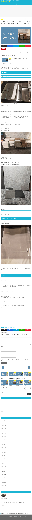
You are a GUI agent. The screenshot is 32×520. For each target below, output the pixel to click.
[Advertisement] (16, 11)
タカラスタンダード (7, 327)
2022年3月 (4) (4, 482)
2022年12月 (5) (4, 460)
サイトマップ (19, 516)
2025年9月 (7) (4, 420)
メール (2, 350)
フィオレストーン (13, 327)
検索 (2, 392)
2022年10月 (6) (4, 466)
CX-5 (12, 3)
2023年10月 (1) (4, 436)
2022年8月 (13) (4, 471)
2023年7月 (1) (4, 444)
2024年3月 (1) (4, 428)
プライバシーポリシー (9, 516)
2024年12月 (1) (4, 425)
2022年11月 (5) (4, 463)
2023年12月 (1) (4, 433)
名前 (2, 346)
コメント (3, 336)
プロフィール (24, 516)
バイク (10, 3)
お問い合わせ (15, 516)
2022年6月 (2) (4, 477)
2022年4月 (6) (4, 479)
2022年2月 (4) (4, 485)
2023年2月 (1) (4, 455)
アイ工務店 (7, 3)
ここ (2, 288)
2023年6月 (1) (4, 447)
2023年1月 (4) (4, 458)
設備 (4, 3)
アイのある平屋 (5, 1)
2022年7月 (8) (4, 474)
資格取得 (14, 3)
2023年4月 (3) (4, 452)
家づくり (2, 3)
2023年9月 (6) (4, 439)
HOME (2, 513)
